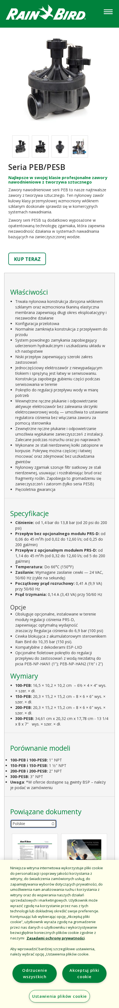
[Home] (51, 13)
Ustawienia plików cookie (59, 996)
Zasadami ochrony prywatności (56, 938)
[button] (59, 78)
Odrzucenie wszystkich (34, 973)
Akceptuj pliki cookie (84, 973)
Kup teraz (27, 259)
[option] (20, 146)
